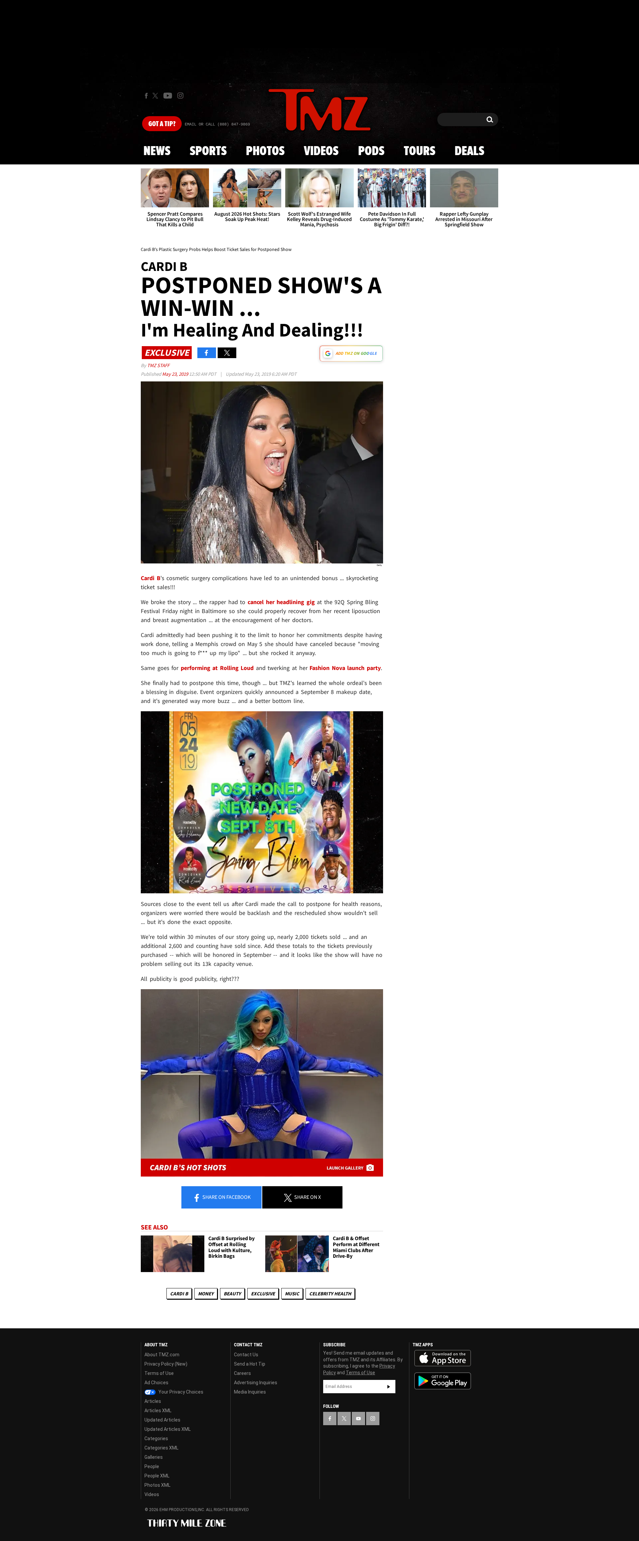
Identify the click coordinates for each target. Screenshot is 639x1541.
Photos (265, 151)
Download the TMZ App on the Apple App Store (442, 1358)
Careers (242, 1373)
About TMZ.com (161, 1354)
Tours (419, 151)
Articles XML (157, 1410)
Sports (208, 151)
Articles (152, 1401)
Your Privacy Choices (180, 1392)
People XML (156, 1475)
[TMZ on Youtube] (168, 95)
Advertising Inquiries (255, 1382)
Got (161, 124)
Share (226, 1197)
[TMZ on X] (156, 96)
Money (206, 1293)
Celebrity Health (330, 1293)
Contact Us (246, 1354)
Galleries (153, 1457)
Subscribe (388, 1386)
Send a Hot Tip (249, 1364)
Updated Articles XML (167, 1429)
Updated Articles (162, 1420)
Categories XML (161, 1447)
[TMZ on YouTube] (358, 1418)
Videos (321, 151)
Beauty (232, 1293)
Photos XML (157, 1485)
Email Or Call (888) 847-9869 (217, 124)
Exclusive (263, 1293)
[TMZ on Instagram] (180, 96)
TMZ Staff (158, 365)
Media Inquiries (250, 1392)
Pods (371, 151)
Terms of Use (159, 1373)
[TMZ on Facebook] (146, 96)
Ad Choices (156, 1382)
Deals (469, 151)
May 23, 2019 (175, 374)
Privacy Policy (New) (165, 1364)
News (156, 151)
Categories (156, 1438)
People (151, 1466)
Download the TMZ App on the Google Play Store (442, 1381)
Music (292, 1293)
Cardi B (179, 1293)
